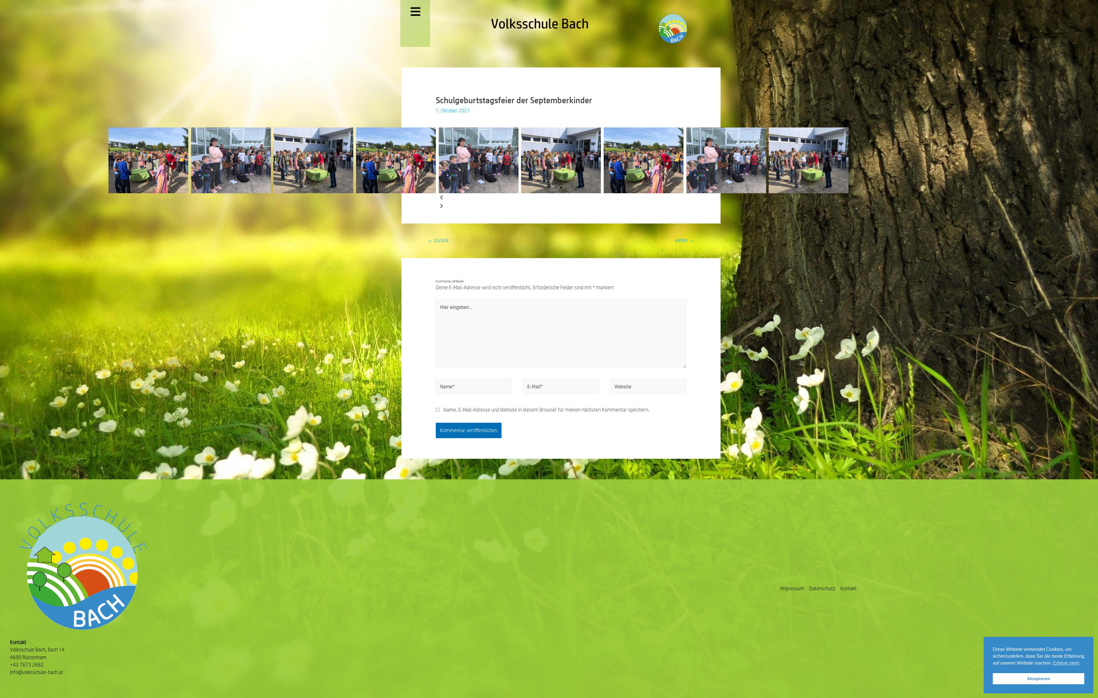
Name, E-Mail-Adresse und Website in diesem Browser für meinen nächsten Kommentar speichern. (546, 409)
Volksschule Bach (540, 23)
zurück (438, 240)
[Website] (648, 387)
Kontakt (848, 588)
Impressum (792, 588)
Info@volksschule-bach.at (36, 672)
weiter (685, 240)
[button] (556, 187)
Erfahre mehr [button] (1066, 663)
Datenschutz (822, 588)
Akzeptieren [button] (1038, 678)
